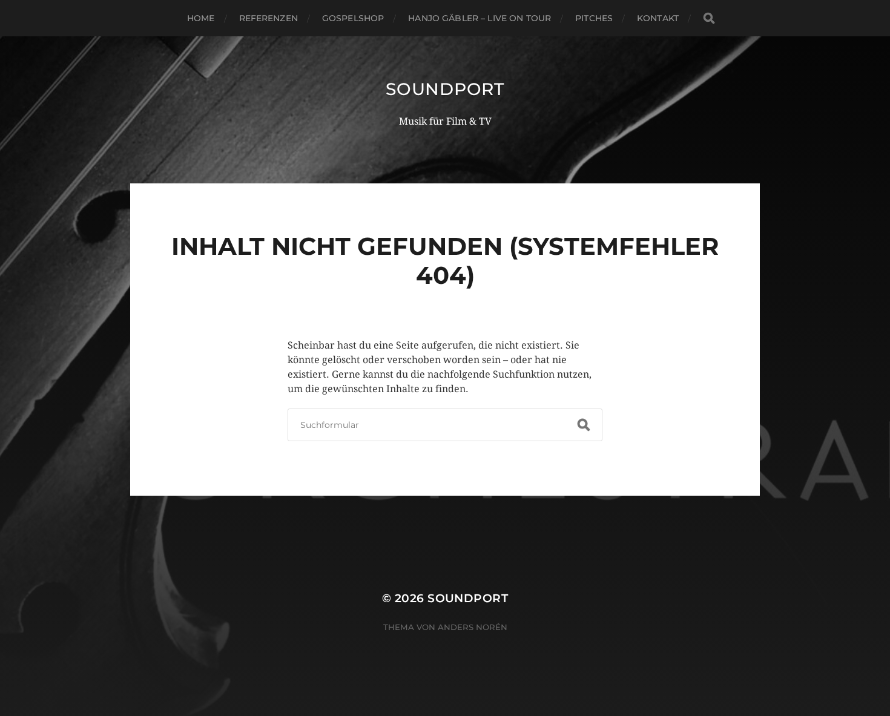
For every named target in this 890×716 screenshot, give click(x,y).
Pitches (594, 18)
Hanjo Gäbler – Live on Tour (479, 18)
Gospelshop (353, 18)
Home (201, 18)
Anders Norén (472, 627)
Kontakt (658, 18)
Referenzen (268, 18)
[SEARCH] (709, 18)
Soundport (445, 89)
